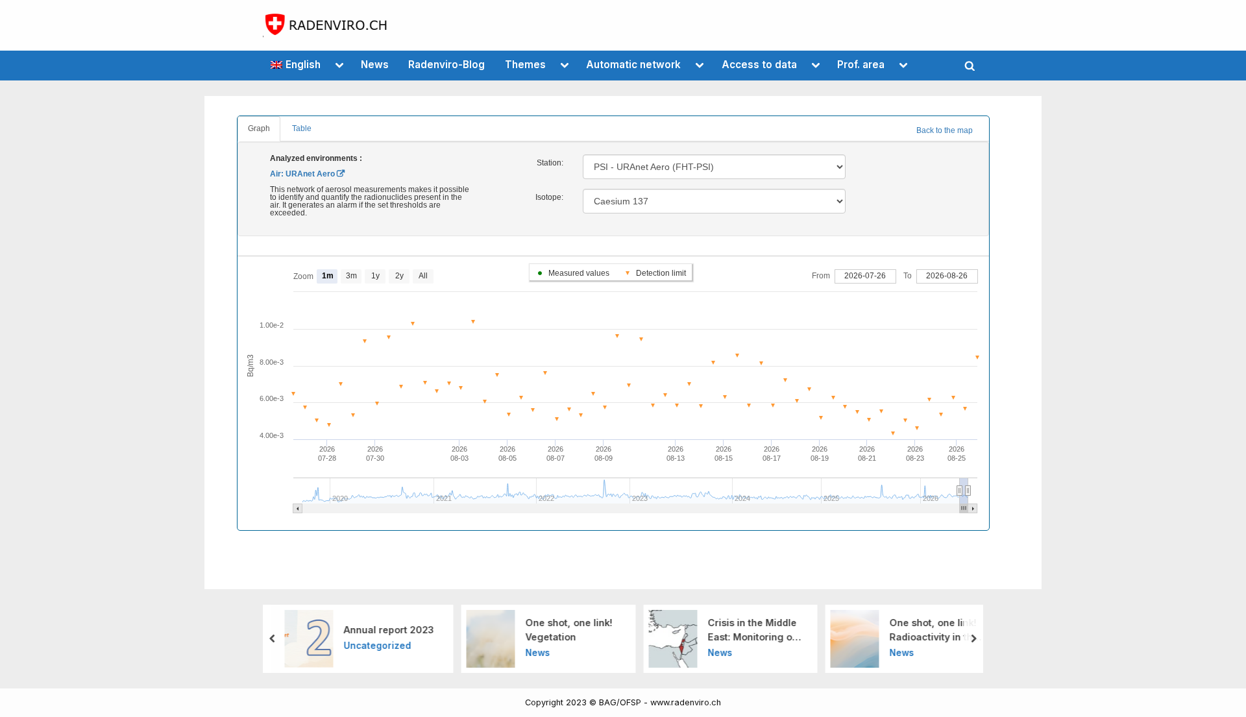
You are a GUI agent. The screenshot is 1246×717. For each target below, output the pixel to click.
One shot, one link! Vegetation (569, 629)
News (375, 64)
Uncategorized (377, 645)
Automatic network (633, 64)
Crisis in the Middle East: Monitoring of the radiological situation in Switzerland (751, 630)
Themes (525, 64)
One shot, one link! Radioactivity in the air (934, 630)
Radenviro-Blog (446, 64)
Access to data (759, 64)
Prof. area (861, 64)
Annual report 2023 (388, 629)
